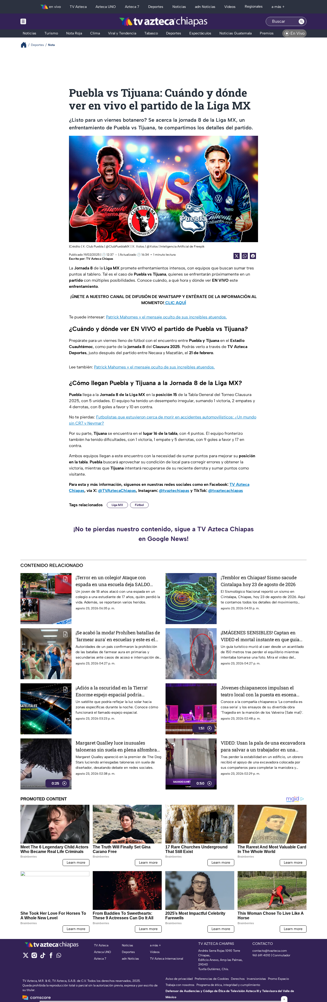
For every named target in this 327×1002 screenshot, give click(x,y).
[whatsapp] (58, 956)
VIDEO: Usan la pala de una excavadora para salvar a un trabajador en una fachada (263, 746)
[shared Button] (245, 256)
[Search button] (301, 21)
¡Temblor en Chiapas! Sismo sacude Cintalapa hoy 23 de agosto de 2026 (259, 580)
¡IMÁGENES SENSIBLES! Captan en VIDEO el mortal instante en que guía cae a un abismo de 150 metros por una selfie (262, 636)
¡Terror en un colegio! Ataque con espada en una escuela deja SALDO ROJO (113, 581)
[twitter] (25, 957)
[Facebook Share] (253, 256)
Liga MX (117, 505)
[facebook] (51, 957)
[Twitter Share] (236, 256)
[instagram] (34, 957)
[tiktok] (42, 957)
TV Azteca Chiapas (99, 259)
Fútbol (139, 505)
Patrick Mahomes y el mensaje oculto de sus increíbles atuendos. (166, 317)
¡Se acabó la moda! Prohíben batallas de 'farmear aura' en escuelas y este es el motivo (118, 636)
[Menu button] (40, 21)
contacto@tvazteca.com (269, 950)
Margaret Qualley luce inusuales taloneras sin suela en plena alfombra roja (116, 746)
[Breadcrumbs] (25, 45)
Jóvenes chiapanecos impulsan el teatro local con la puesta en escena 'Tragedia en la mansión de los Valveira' (258, 691)
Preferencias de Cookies (212, 979)
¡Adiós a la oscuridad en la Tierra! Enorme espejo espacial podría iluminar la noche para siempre (111, 691)
